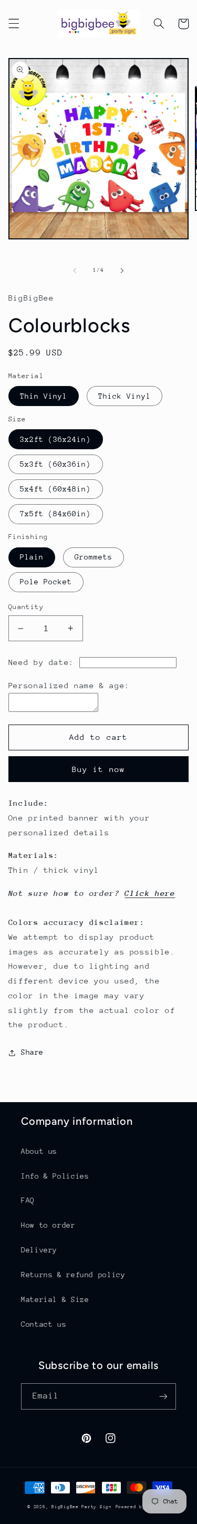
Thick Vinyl (124, 396)
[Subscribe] (163, 1396)
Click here (150, 893)
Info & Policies (55, 1176)
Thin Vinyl (44, 396)
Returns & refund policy (73, 1274)
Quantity (26, 607)
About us (39, 1151)
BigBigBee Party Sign (81, 1506)
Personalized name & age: (69, 685)
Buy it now (98, 769)
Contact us (43, 1324)
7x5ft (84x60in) (55, 513)
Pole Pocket (46, 581)
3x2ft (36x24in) (55, 439)
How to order (48, 1225)
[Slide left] (74, 270)
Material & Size (55, 1299)
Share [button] (32, 1052)
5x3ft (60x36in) (55, 464)
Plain (32, 557)
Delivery (39, 1250)
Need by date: (41, 662)
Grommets (93, 557)
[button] (14, 24)
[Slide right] (122, 270)
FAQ (28, 1200)
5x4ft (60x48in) (55, 489)
